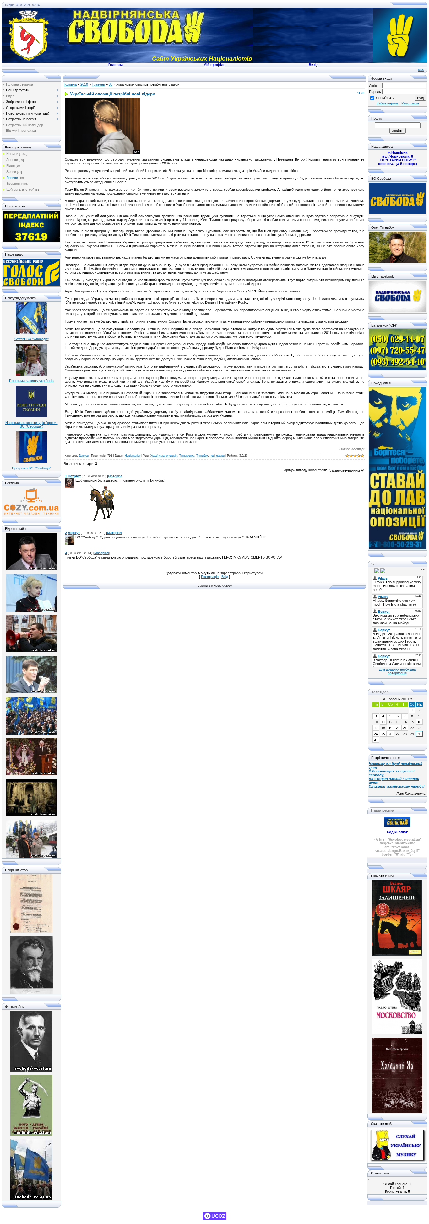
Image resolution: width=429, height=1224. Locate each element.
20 (397, 728)
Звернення (15, 183)
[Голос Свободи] (31, 284)
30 (110, 84)
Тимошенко (186, 455)
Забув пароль (388, 103)
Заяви (11, 172)
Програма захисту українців (31, 380)
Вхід (224, 577)
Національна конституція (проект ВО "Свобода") (31, 424)
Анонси (12, 160)
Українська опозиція (163, 455)
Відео (10, 166)
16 (419, 722)
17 (376, 728)
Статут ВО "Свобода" (31, 339)
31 (376, 740)
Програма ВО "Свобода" (31, 468)
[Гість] (371, 570)
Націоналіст (132, 455)
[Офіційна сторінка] (397, 213)
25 (383, 734)
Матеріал (115, 476)
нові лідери (217, 455)
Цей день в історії (20, 189)
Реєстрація (210, 577)
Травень (98, 84)
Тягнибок (202, 455)
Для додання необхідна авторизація (397, 671)
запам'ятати (384, 97)
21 (405, 728)
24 (376, 734)
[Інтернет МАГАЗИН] (31, 514)
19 (390, 728)
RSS (421, 70)
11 (383, 722)
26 (390, 734)
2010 (84, 84)
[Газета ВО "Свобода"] (31, 241)
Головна (70, 84)
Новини (12, 154)
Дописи (12, 177)
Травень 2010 (398, 699)
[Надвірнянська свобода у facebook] (397, 311)
